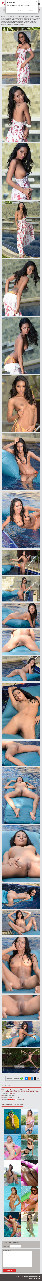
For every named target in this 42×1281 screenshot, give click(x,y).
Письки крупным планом (9, 1091)
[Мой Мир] (32, 1078)
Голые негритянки (23, 1091)
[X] (35, 1078)
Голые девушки (15, 1090)
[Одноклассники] (29, 1078)
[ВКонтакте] (26, 1078)
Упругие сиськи (34, 1091)
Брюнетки (24, 1090)
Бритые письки (32, 1090)
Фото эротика (28, 1276)
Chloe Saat (12, 1093)
